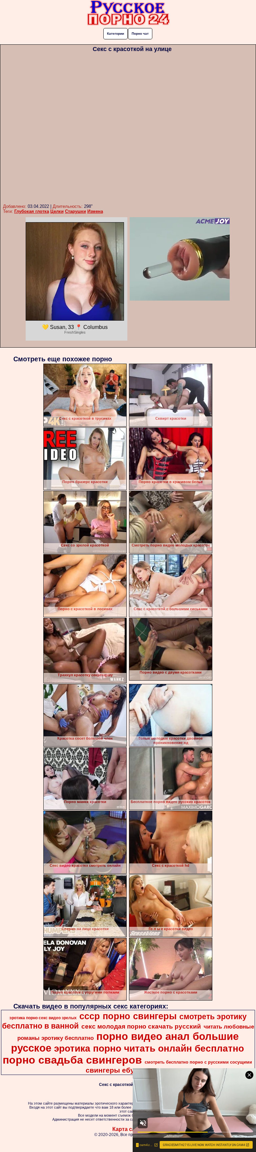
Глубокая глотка (31, 211)
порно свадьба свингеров (72, 1060)
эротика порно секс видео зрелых (43, 1018)
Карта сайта (128, 1129)
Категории (115, 33)
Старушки (75, 211)
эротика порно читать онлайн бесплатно (149, 1048)
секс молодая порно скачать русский (141, 1026)
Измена (95, 211)
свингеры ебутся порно (127, 1070)
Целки (57, 211)
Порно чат (140, 33)
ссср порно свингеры (128, 1016)
